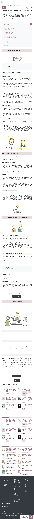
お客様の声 (5, 485)
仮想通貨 (8, 463)
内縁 (23, 468)
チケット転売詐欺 (16, 501)
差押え (11, 463)
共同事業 (26, 474)
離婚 (14, 489)
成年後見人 (8, 452)
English (21, 513)
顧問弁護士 (26, 480)
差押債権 (14, 463)
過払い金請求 (24, 426)
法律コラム (5, 5)
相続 (11, 452)
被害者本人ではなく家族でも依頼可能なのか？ (11, 38)
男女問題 (23, 458)
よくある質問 (5, 484)
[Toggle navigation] (32, 1)
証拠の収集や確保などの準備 (9, 33)
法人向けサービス (27, 479)
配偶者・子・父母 (8, 42)
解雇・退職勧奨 (27, 492)
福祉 (11, 458)
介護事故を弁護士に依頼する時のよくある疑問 (10, 37)
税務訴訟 (26, 486)
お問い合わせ (17, 513)
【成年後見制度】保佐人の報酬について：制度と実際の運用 (11, 455)
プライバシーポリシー (5, 513)
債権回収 (15, 498)
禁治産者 (14, 452)
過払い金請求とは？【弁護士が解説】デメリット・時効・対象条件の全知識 (27, 389)
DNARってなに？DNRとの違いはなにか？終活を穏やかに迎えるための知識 (27, 449)
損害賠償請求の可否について (10, 27)
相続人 (7, 41)
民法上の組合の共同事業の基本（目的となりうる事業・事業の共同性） (27, 472)
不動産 (23, 474)
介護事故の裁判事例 (6, 45)
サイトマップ (12, 513)
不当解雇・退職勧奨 (16, 495)
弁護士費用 (5, 481)
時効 (27, 393)
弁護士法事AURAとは (6, 480)
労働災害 (15, 493)
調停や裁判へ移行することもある (9, 36)
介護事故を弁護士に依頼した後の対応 (9, 32)
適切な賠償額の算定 (8, 29)
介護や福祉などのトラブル (17, 482)
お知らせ (5, 486)
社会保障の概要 (9, 466)
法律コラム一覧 (17, 380)
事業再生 (26, 485)
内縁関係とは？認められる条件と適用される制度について (27, 455)
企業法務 (26, 481)
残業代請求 (15, 494)
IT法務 (25, 484)
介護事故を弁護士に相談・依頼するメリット (10, 24)
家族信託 (15, 488)
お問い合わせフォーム (17, 296)
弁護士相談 (23, 393)
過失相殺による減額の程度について (11, 28)
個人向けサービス (16, 479)
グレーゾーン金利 (24, 423)
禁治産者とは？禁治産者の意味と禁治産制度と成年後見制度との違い (11, 449)
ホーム (2, 5)
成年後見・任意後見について (13, 250)
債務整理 (8, 393)
